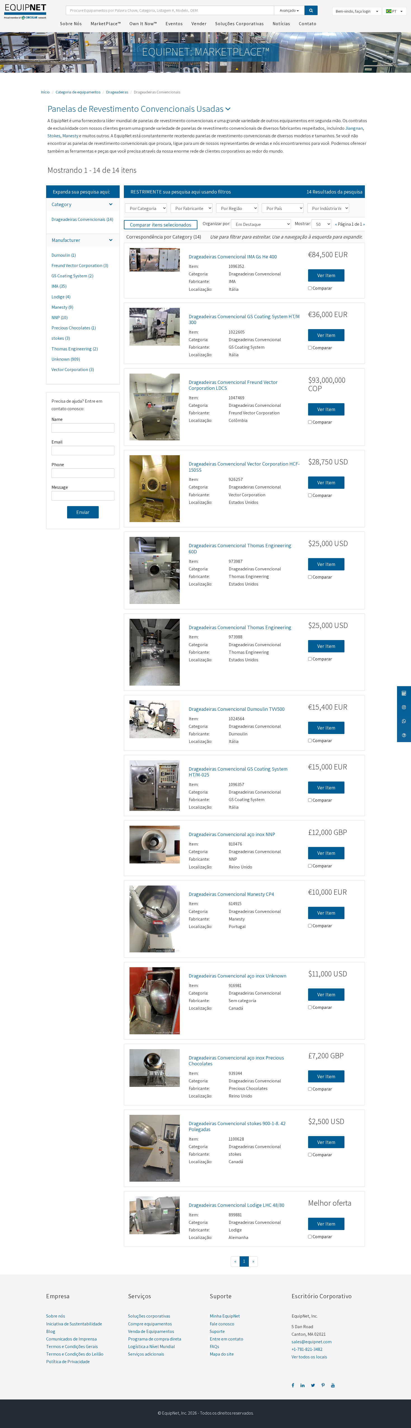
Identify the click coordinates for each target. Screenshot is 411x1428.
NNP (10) (59, 317)
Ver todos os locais (309, 1357)
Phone (57, 465)
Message (59, 487)
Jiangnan (354, 128)
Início (45, 92)
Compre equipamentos (150, 1324)
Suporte (217, 1331)
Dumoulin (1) (63, 255)
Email (57, 442)
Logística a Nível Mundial (151, 1346)
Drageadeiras (117, 92)
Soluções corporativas (149, 1316)
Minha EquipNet (225, 1316)
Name (57, 419)
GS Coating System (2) (72, 276)
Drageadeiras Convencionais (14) (82, 219)
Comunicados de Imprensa (71, 1339)
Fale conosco (222, 1324)
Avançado (288, 10)
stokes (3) (60, 338)
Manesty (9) (62, 307)
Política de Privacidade (68, 1362)
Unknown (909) (65, 359)
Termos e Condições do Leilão (74, 1354)
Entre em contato (226, 1339)
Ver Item (326, 275)
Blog (50, 1331)
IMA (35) (59, 286)
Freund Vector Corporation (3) (79, 265)
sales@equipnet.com (312, 1342)
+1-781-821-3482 (307, 1349)
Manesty (70, 136)
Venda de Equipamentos (151, 1331)
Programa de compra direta (154, 1339)
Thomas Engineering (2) (74, 349)
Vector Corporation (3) (72, 369)
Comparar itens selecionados (160, 224)
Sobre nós (55, 1316)
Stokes (54, 136)
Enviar (82, 512)
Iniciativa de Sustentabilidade (74, 1324)
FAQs (214, 1346)
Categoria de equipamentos (78, 92)
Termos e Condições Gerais (72, 1346)
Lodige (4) (60, 297)
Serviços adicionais (146, 1354)
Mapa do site (222, 1354)
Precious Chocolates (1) (73, 328)
